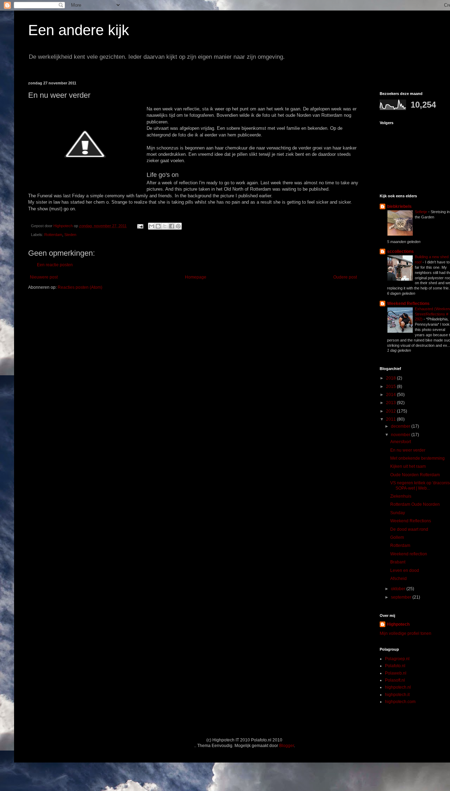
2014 (391, 394)
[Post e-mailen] (139, 226)
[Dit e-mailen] (151, 226)
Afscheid (398, 578)
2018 (391, 378)
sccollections (400, 251)
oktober (398, 588)
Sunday (397, 512)
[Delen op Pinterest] (178, 226)
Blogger (286, 745)
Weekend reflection (408, 553)
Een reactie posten (55, 264)
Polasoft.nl (395, 680)
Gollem (397, 537)
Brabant (397, 562)
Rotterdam (53, 234)
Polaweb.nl (395, 673)
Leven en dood (404, 570)
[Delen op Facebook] (171, 226)
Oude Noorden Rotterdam (415, 474)
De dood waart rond (409, 529)
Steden (70, 234)
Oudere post (345, 277)
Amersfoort (400, 441)
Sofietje (421, 212)
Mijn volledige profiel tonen (405, 633)
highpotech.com (400, 701)
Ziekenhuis (400, 496)
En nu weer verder (407, 450)
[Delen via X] (164, 226)
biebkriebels (399, 206)
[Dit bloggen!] (158, 226)
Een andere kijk (78, 30)
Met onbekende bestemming (417, 458)
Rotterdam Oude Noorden (415, 504)
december (401, 426)
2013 (391, 402)
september (401, 597)
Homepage (195, 277)
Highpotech (398, 624)
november (401, 434)
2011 (391, 419)
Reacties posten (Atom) (80, 287)
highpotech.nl (398, 687)
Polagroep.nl (397, 658)
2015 (391, 386)
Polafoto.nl (395, 665)
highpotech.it (397, 694)
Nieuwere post (44, 277)
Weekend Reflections (408, 303)
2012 (391, 411)
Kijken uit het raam (408, 466)
